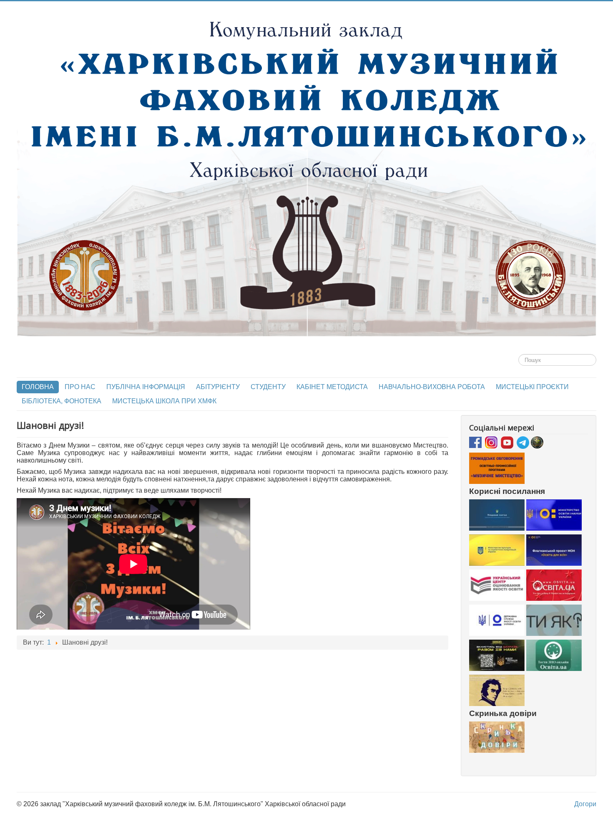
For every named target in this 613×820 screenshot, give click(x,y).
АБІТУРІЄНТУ (218, 386)
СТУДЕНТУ (268, 386)
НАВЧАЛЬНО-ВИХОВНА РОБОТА (432, 386)
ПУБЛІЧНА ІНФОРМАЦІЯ (145, 386)
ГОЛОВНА (38, 386)
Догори (585, 803)
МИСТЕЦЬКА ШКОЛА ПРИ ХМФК (164, 401)
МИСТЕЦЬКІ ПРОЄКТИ (532, 386)
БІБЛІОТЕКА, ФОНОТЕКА (61, 401)
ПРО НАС (80, 386)
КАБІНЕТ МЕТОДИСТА (332, 386)
